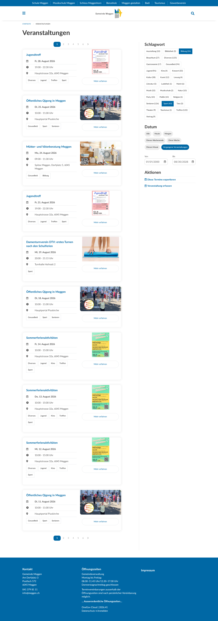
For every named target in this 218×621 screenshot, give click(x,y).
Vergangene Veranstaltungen (175, 147)
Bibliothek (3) (170, 51)
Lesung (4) (178, 77)
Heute (157, 134)
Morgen (168, 134)
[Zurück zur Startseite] (109, 13)
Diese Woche (174, 140)
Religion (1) (178, 97)
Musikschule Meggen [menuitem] (65, 3)
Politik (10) (164, 97)
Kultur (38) (150, 77)
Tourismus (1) (166, 110)
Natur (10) (182, 90)
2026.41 (103, 607)
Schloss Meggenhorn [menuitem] (92, 3)
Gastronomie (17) (153, 64)
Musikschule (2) (166, 90)
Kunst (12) (164, 77)
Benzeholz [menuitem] (112, 3)
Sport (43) (168, 104)
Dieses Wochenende (155, 140)
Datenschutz (88, 611)
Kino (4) (164, 71)
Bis (173, 157)
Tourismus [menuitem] (161, 3)
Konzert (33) (177, 71)
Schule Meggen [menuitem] (41, 3)
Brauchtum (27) (152, 58)
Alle (148, 134)
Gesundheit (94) (172, 64)
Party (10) (150, 97)
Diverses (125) (170, 58)
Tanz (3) (180, 104)
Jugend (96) (151, 71)
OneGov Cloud (89, 607)
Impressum (148, 570)
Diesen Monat (152, 147)
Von (146, 157)
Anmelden (102, 611)
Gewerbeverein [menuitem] (179, 3)
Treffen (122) (181, 110)
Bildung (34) (186, 51)
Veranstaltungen (43, 24)
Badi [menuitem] (148, 3)
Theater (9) (151, 110)
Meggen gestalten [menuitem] (132, 3)
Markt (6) (180, 84)
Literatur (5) (151, 84)
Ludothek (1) (166, 84)
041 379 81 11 (30, 589)
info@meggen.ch (31, 593)
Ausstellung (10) (153, 51)
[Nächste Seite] (88, 44)
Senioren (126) (152, 104)
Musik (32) (150, 90)
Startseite (26, 24)
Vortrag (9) (150, 117)
